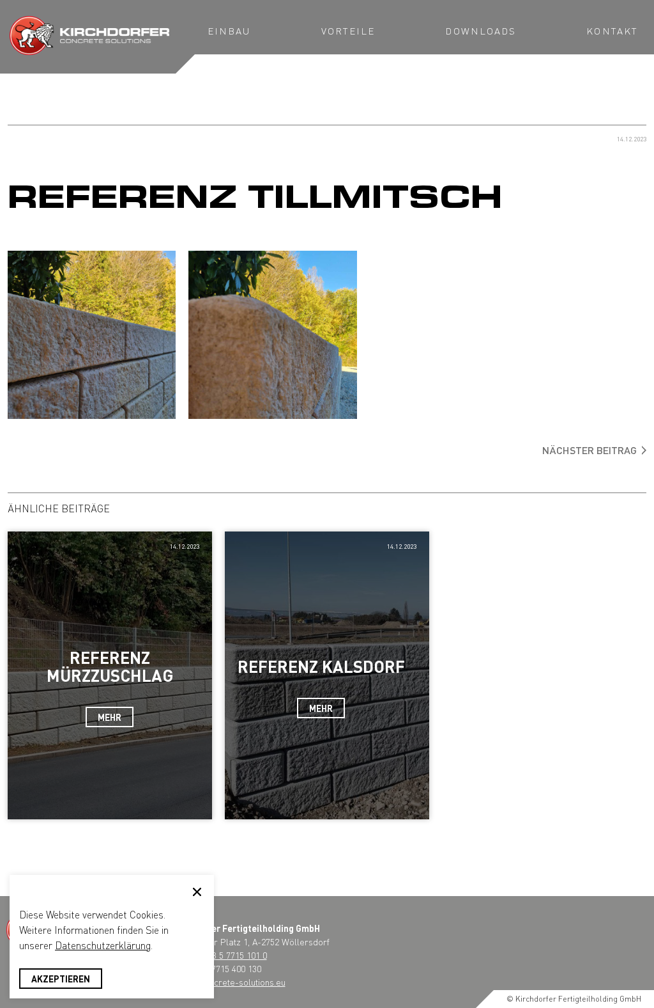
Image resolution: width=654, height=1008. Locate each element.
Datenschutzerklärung (103, 945)
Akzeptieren (60, 978)
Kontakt (612, 30)
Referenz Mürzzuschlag (110, 666)
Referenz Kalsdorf (321, 666)
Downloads (480, 30)
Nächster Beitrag (589, 450)
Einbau (229, 30)
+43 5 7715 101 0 (235, 955)
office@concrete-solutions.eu (228, 982)
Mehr (109, 717)
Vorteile (348, 30)
